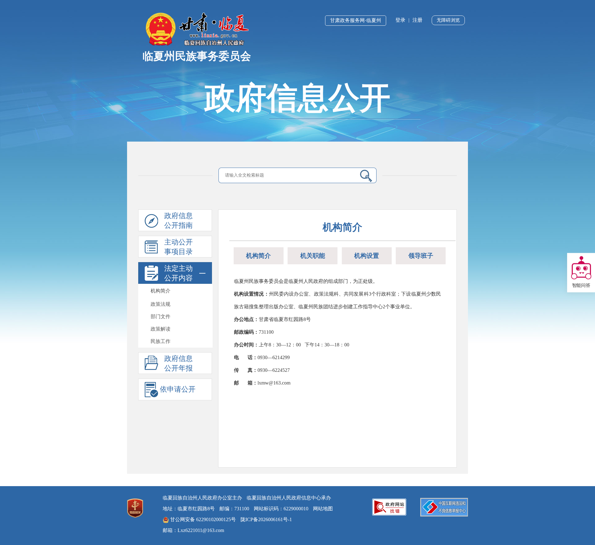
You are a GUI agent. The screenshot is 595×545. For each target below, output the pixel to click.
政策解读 (160, 329)
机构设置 (366, 255)
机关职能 (312, 255)
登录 (400, 20)
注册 (417, 20)
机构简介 (160, 290)
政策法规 (160, 304)
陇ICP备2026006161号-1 (266, 519)
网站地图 (323, 508)
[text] (288, 175)
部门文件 (160, 316)
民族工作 (160, 341)
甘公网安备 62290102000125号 (202, 519)
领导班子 (420, 255)
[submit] (363, 176)
